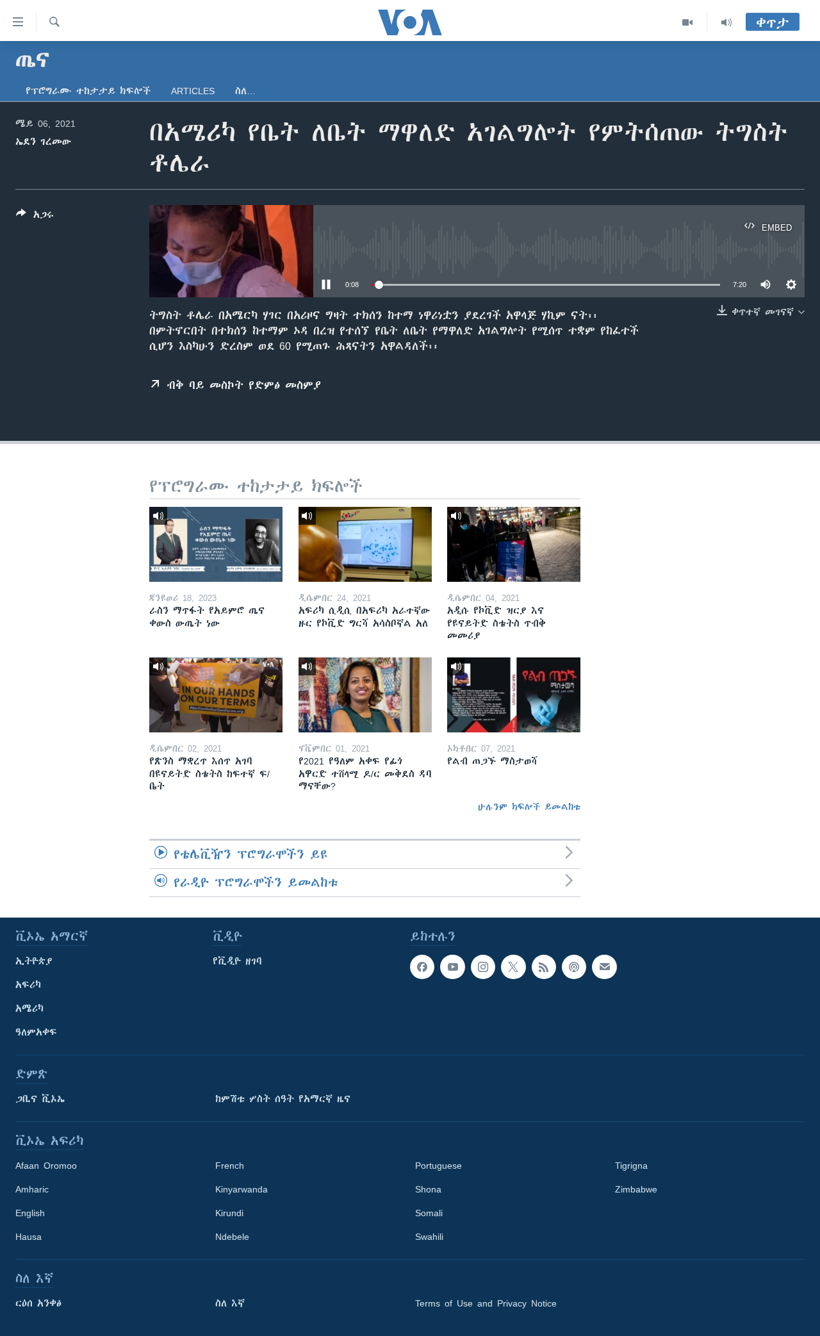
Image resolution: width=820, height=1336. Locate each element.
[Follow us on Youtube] (452, 967)
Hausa (28, 1236)
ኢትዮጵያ (34, 961)
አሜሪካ (29, 1008)
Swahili (429, 1236)
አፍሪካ (28, 985)
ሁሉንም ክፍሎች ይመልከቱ (529, 807)
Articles (193, 91)
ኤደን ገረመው (43, 141)
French (229, 1165)
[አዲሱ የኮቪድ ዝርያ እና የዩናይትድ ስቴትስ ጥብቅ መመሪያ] (513, 544)
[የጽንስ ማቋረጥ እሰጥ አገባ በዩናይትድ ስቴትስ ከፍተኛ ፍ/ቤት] (216, 694)
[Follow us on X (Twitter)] (513, 967)
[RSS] (544, 967)
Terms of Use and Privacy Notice (486, 1303)
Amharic (32, 1189)
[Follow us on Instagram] (483, 967)
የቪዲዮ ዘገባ (237, 961)
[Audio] (726, 22)
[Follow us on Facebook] (422, 967)
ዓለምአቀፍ (36, 1032)
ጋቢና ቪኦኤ (40, 1099)
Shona (428, 1189)
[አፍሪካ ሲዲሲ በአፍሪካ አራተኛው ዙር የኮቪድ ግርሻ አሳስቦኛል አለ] (365, 544)
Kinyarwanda (241, 1189)
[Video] (687, 22)
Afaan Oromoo (46, 1165)
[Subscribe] (604, 967)
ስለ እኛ (230, 1303)
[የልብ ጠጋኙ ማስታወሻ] (513, 694)
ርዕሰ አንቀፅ (38, 1303)
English (30, 1213)
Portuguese (438, 1165)
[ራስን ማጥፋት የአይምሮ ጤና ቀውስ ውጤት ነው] (216, 544)
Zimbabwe (636, 1189)
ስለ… (245, 91)
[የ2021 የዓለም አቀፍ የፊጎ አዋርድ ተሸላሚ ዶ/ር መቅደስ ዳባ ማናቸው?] (365, 694)
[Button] (35, 217)
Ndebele (232, 1236)
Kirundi (229, 1213)
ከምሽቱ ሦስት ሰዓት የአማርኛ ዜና (282, 1099)
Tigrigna (631, 1165)
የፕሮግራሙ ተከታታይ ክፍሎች (88, 91)
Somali (429, 1213)
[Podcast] (574, 967)
